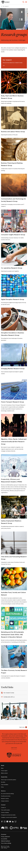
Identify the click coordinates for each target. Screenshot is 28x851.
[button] (23, 2)
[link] (4, 6)
